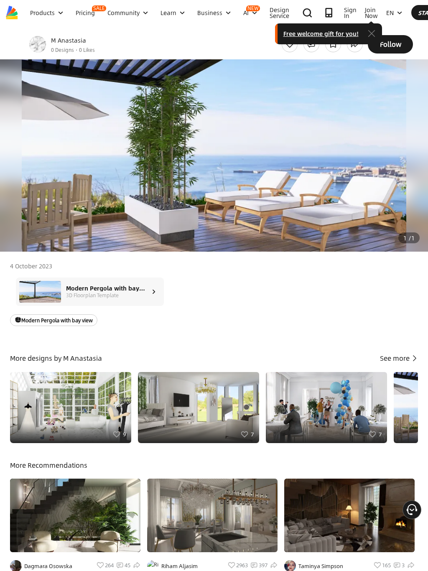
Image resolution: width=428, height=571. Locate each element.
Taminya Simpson (320, 566)
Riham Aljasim (179, 566)
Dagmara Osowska (48, 566)
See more (395, 358)
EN (390, 12)
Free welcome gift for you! (321, 33)
